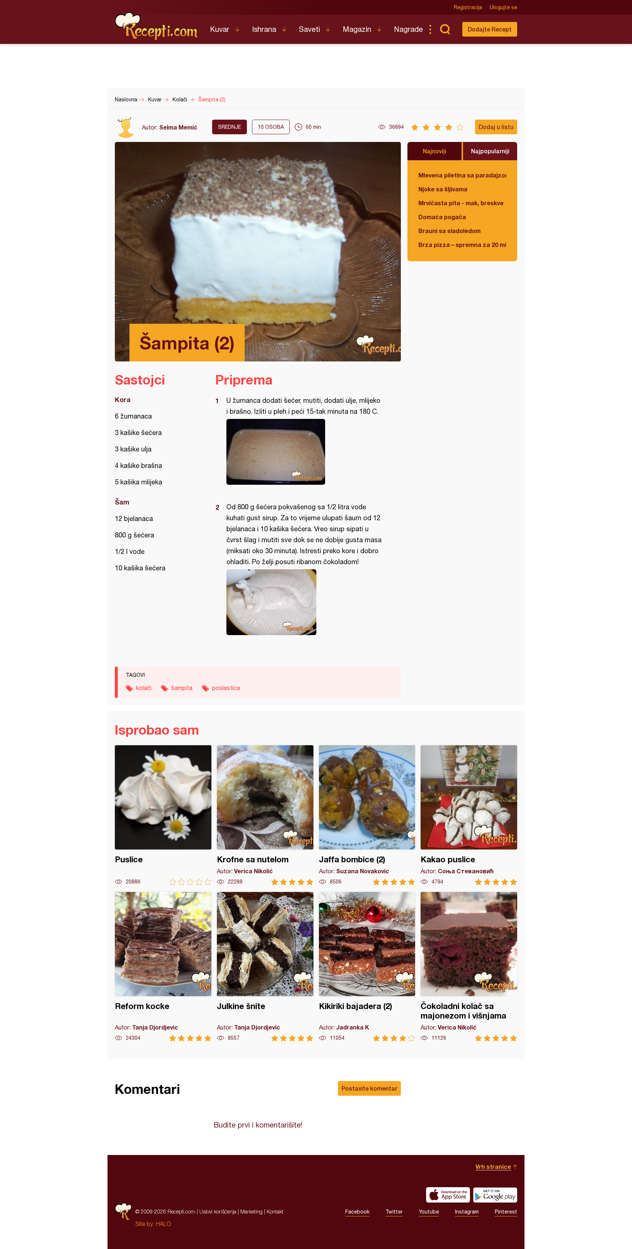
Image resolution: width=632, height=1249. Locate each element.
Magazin (357, 29)
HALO (163, 1223)
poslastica (226, 687)
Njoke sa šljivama (442, 188)
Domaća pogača (442, 216)
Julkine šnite (265, 967)
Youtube (429, 1212)
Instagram (467, 1212)
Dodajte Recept (490, 29)
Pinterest (506, 1212)
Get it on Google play (495, 1195)
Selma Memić (178, 127)
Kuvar (219, 29)
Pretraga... (445, 29)
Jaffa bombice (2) (367, 815)
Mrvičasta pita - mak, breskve (461, 202)
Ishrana (264, 29)
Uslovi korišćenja (217, 1211)
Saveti (309, 29)
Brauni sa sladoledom (449, 230)
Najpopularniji (490, 150)
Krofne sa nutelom (265, 815)
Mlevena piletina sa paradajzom (462, 175)
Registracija (468, 7)
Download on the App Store (448, 1195)
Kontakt (275, 1211)
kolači (143, 687)
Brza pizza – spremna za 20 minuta (462, 244)
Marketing (251, 1211)
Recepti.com (157, 26)
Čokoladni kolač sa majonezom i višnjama (469, 967)
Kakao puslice (469, 815)
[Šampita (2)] (304, 452)
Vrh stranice (493, 1166)
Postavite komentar (369, 1088)
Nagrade (408, 29)
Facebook (357, 1212)
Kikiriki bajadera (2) (367, 967)
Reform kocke (163, 967)
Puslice (163, 815)
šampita (181, 687)
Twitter (394, 1212)
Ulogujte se (503, 7)
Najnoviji (434, 150)
